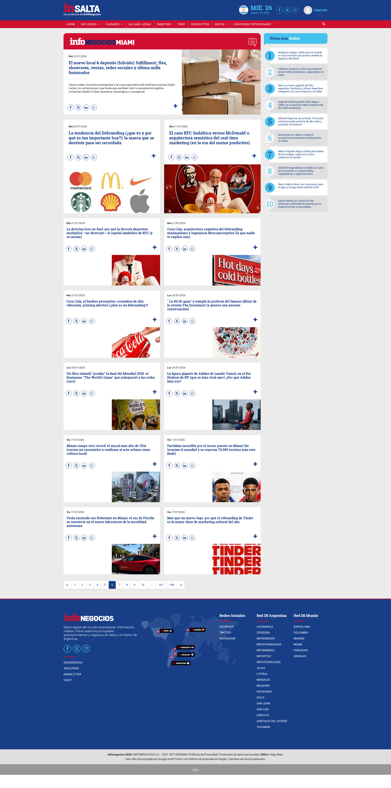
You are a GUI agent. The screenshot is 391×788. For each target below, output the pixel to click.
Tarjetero (164, 24)
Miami (298, 644)
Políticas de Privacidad (203, 754)
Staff (181, 24)
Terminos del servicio (241, 759)
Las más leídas (140, 24)
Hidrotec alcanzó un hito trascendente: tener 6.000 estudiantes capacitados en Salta (301, 72)
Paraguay (301, 650)
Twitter (225, 632)
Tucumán (263, 727)
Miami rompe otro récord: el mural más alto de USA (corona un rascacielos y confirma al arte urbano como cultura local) (108, 450)
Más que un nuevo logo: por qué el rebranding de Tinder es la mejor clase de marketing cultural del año (210, 520)
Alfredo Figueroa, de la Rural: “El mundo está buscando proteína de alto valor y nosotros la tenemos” (300, 121)
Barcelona (302, 626)
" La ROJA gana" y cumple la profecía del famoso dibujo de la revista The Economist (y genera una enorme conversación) (212, 305)
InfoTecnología (269, 662)
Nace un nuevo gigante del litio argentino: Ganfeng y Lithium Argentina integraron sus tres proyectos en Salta (300, 88)
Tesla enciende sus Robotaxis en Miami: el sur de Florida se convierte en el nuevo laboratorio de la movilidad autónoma (110, 522)
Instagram (227, 638)
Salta (261, 697)
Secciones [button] (89, 24)
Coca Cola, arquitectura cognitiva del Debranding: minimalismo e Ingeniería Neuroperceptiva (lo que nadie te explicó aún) (211, 233)
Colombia (301, 632)
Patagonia (264, 691)
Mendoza (263, 679)
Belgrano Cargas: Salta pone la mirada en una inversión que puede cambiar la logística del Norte (300, 55)
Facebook (226, 626)
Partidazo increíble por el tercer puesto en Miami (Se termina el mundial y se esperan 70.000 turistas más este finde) (211, 450)
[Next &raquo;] (181, 585)
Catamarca (265, 626)
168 (171, 585)
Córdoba (263, 632)
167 (160, 585)
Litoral (262, 673)
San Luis (263, 709)
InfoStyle (264, 656)
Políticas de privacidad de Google (207, 759)
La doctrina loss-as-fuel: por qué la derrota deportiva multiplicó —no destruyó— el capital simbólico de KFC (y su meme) (110, 233)
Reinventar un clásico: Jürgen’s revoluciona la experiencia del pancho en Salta (299, 137)
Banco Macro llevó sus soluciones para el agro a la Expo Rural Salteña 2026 (300, 186)
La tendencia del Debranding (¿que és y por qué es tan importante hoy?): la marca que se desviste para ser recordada (111, 137)
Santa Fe (263, 715)
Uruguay (300, 656)
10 (142, 585)
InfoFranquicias (269, 644)
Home (70, 24)
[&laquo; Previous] (67, 585)
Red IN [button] (220, 24)
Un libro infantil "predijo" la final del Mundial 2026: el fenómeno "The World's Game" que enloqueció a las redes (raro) (111, 377)
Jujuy (261, 668)
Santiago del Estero (272, 721)
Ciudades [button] (113, 24)
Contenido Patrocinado (252, 24)
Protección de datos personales (239, 754)
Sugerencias (73, 662)
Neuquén (263, 685)
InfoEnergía (266, 638)
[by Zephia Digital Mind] (195, 769)
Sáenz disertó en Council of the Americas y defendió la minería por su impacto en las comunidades (299, 203)
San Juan (263, 703)
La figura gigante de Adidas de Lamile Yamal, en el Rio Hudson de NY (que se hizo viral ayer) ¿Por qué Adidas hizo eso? (209, 377)
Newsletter (200, 24)
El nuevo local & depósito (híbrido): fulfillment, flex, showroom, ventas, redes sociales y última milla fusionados (118, 67)
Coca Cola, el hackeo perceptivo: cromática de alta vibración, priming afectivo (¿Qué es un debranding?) (107, 303)
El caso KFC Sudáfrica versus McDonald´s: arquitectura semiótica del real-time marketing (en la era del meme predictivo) (209, 137)
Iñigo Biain (276, 754)
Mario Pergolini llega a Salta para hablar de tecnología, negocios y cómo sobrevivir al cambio (300, 154)
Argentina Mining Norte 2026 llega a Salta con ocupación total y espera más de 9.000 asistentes (300, 104)
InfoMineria (266, 650)
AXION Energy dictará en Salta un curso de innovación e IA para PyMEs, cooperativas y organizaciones (300, 170)
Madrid (299, 638)
